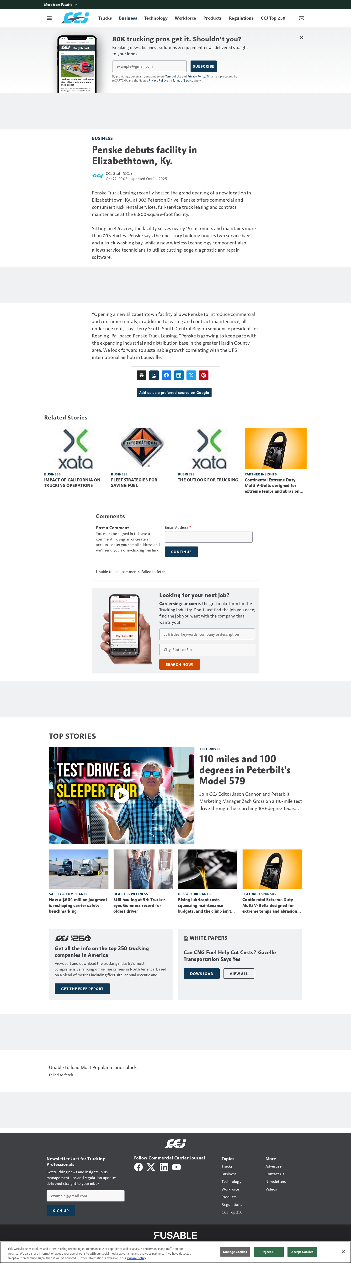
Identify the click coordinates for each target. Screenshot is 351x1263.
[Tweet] (191, 375)
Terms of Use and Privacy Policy (185, 76)
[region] (175, 1252)
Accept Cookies (302, 1252)
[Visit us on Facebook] (138, 1166)
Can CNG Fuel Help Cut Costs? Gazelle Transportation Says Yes (230, 955)
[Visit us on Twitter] (151, 1166)
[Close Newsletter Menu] (301, 37)
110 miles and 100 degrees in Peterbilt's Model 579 (244, 769)
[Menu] (49, 18)
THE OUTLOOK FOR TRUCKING (208, 480)
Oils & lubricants (194, 894)
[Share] (166, 375)
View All (239, 973)
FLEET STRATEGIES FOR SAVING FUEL (134, 482)
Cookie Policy (136, 1258)
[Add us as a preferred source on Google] (154, 375)
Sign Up (61, 1210)
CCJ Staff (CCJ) (119, 173)
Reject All (269, 1252)
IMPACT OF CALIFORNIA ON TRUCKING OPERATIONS (72, 482)
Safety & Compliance (68, 894)
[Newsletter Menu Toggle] (301, 18)
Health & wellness (130, 894)
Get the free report (82, 988)
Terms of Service (183, 80)
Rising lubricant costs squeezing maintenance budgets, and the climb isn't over (204, 905)
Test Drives (210, 749)
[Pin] (203, 375)
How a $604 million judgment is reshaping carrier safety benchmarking (78, 905)
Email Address (178, 527)
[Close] (343, 1251)
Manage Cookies (235, 1252)
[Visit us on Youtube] (176, 1166)
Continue (181, 551)
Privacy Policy (158, 80)
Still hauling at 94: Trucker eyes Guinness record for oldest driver (139, 905)
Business (102, 138)
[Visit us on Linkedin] (164, 1166)
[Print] (141, 375)
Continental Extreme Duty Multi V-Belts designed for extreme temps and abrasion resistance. (272, 486)
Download (201, 973)
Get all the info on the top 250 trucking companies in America (102, 951)
